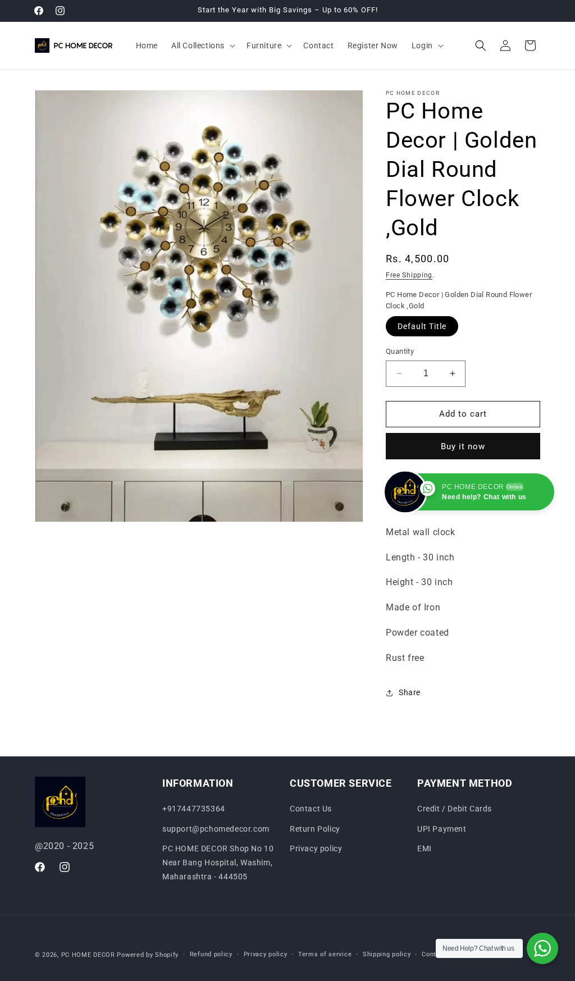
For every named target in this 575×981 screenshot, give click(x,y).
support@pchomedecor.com (216, 828)
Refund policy (211, 954)
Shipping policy (387, 954)
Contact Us (311, 808)
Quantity (400, 351)
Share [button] (410, 692)
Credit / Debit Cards (454, 808)
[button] (202, 45)
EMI (424, 848)
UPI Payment (442, 828)
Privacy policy (316, 848)
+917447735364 (193, 808)
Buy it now (463, 446)
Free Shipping (409, 275)
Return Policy (315, 828)
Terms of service (325, 954)
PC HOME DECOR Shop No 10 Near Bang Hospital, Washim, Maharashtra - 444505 (217, 862)
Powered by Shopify (148, 955)
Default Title (422, 326)
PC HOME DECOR (88, 955)
